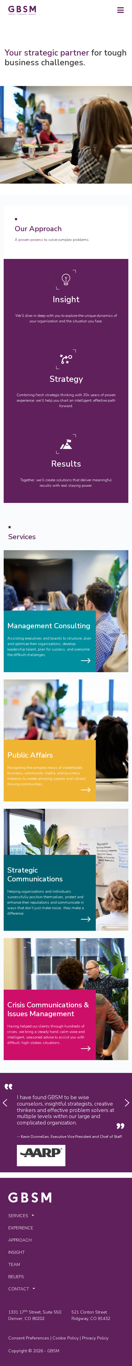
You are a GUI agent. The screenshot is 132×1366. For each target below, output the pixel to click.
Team (14, 1264)
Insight (16, 1252)
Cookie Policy (65, 1338)
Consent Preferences (28, 1338)
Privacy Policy (95, 1338)
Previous (5, 1103)
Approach (20, 1240)
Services (18, 1216)
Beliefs (16, 1277)
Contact (18, 1289)
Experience (20, 1228)
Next (127, 1103)
